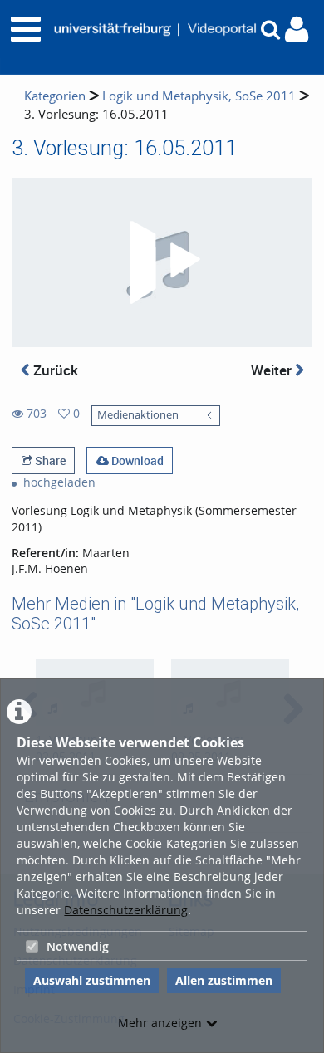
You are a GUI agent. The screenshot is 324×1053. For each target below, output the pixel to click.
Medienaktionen (138, 415)
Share (49, 460)
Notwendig (78, 946)
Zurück (54, 370)
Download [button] (136, 460)
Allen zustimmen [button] (223, 980)
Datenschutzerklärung (126, 910)
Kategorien (55, 96)
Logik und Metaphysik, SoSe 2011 (199, 96)
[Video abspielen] (162, 262)
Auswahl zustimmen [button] (91, 980)
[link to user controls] (296, 29)
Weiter (273, 370)
